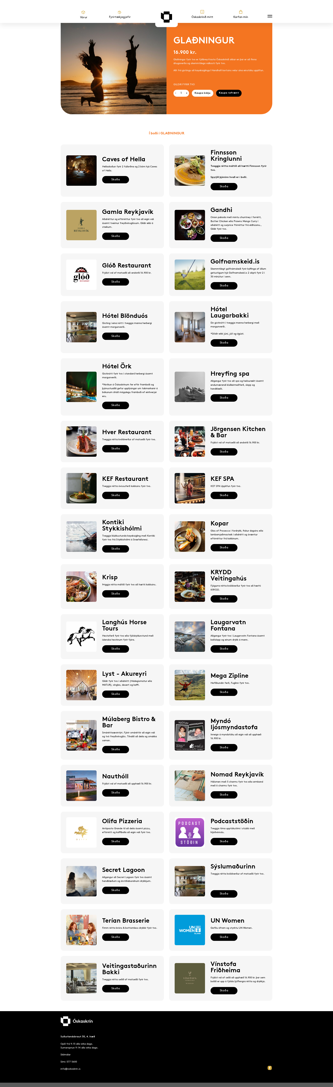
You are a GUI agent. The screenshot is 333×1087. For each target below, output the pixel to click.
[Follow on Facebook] (270, 1068)
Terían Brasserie (125, 921)
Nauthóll (115, 777)
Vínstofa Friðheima (225, 967)
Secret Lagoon (123, 870)
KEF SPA (222, 479)
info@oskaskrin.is (70, 1069)
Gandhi (221, 210)
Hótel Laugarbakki (230, 313)
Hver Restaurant (127, 433)
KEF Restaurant (125, 479)
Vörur (83, 17)
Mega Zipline (229, 676)
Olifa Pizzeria (122, 822)
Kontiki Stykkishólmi (122, 526)
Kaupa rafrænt (229, 93)
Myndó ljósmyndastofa (234, 724)
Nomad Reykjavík (237, 775)
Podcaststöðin (232, 822)
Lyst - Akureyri (124, 674)
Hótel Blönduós (125, 316)
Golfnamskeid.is (235, 262)
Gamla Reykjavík (127, 212)
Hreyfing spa (230, 374)
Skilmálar (66, 1054)
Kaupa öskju (203, 93)
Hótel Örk (117, 367)
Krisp (110, 578)
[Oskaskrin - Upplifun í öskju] (166, 17)
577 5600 (72, 1062)
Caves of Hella (123, 160)
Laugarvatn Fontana (228, 626)
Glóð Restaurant (126, 266)
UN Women (227, 921)
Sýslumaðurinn (233, 867)
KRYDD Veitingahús (229, 576)
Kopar (220, 524)
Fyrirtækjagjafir (120, 17)
